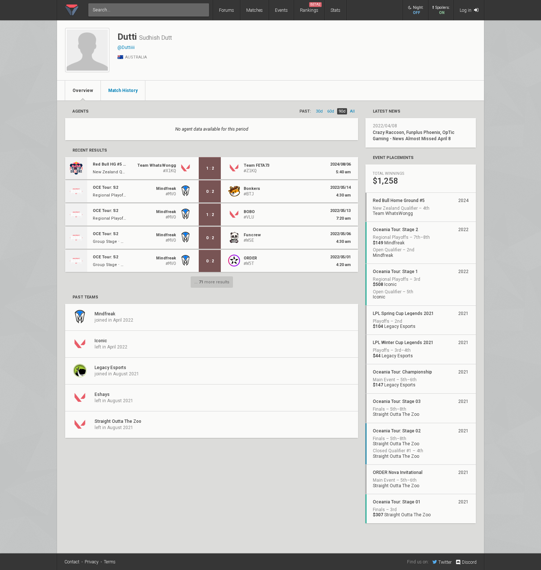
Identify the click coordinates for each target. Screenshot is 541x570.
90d (342, 111)
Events (281, 10)
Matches (254, 10)
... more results (211, 282)
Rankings (310, 8)
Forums (226, 10)
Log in (466, 10)
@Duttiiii (126, 47)
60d (330, 111)
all (352, 111)
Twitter (445, 562)
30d (319, 111)
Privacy (92, 562)
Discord (469, 562)
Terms (110, 562)
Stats (335, 10)
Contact (71, 562)
